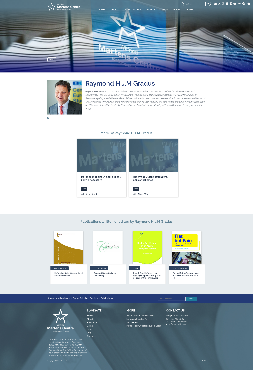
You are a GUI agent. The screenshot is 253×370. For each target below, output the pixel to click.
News (164, 9)
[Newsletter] (215, 3)
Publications (133, 9)
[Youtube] (234, 3)
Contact (191, 9)
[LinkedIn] (231, 3)
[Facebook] (227, 3)
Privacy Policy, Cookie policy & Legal (143, 326)
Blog (176, 9)
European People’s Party (137, 319)
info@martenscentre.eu (177, 315)
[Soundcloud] (239, 3)
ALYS (204, 361)
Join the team (132, 322)
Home (101, 9)
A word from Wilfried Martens (140, 315)
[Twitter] (219, 4)
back (52, 59)
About (115, 9)
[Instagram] (223, 3)
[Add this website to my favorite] (248, 3)
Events (151, 9)
